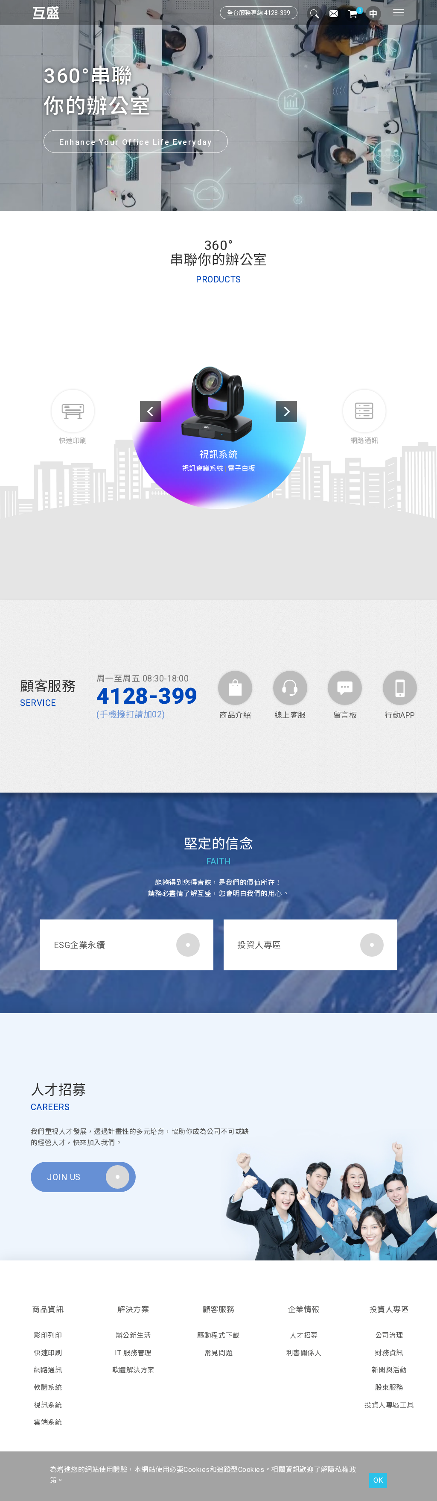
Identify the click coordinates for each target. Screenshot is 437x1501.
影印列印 (48, 1335)
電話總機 (192, 458)
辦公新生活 (133, 1335)
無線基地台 (218, 480)
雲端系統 (48, 1422)
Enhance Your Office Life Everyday (136, 141)
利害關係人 (304, 1353)
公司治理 (389, 1335)
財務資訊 (389, 1353)
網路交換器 (238, 469)
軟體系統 (48, 1388)
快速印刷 (48, 1353)
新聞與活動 (389, 1370)
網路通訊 (218, 443)
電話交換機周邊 (234, 458)
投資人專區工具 (389, 1405)
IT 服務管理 (133, 1353)
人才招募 (304, 1335)
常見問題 (218, 1353)
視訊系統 (48, 1405)
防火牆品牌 (199, 469)
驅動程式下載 (218, 1335)
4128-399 (147, 696)
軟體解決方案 (133, 1370)
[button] (205, 201)
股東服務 (389, 1388)
